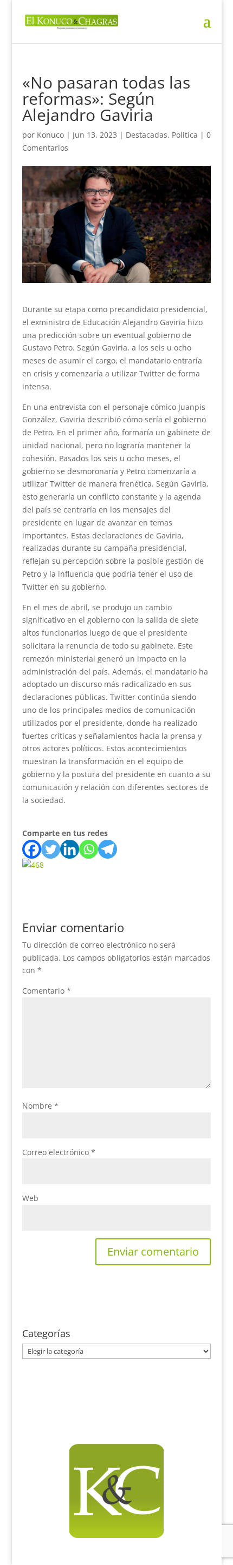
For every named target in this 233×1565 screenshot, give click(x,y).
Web (30, 1198)
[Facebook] (31, 849)
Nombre (40, 1106)
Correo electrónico (58, 1152)
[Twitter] (50, 849)
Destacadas (146, 135)
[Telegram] (107, 849)
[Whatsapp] (88, 849)
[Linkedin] (69, 849)
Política (185, 135)
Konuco (50, 135)
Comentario (46, 991)
